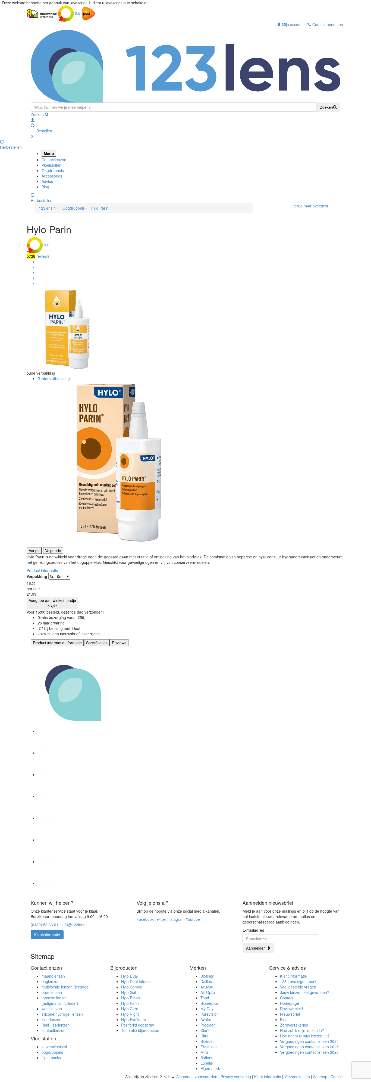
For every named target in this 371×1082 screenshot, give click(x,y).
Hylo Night (130, 1014)
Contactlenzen (54, 159)
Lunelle (206, 1063)
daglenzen (50, 981)
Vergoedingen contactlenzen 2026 (309, 1052)
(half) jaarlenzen (56, 1025)
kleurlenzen (51, 1019)
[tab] (57, 642)
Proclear (207, 1025)
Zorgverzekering (294, 1025)
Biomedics (209, 1003)
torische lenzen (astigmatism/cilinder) (60, 1000)
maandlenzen (53, 976)
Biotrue (206, 1041)
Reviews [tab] (119, 642)
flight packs (51, 1057)
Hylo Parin (130, 1003)
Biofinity (207, 976)
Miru (204, 1052)
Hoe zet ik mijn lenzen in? (302, 1030)
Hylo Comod (131, 987)
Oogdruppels (53, 170)
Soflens (206, 1057)
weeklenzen (52, 1008)
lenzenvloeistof (54, 1046)
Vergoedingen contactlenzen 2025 (309, 1046)
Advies (47, 181)
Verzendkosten (297, 1076)
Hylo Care (129, 1008)
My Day (206, 1008)
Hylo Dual (129, 976)
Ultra (204, 1036)
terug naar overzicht (311, 206)
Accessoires (52, 176)
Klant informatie (293, 976)
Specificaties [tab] (97, 642)
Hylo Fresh (130, 997)
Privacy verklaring (236, 1076)
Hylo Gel (128, 992)
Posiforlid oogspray (137, 1025)
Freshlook (209, 1046)
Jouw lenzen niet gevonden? (304, 992)
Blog (45, 186)
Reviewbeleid (291, 1008)
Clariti (205, 1030)
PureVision (209, 1014)
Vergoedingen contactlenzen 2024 (309, 1041)
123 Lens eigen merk (298, 981)
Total (204, 997)
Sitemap (320, 1076)
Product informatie (42, 570)
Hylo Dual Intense (136, 981)
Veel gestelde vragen (298, 987)
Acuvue (206, 987)
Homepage (289, 1003)
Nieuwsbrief (290, 1014)
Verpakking (37, 576)
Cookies (337, 1076)
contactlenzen (53, 1030)
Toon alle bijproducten (140, 1030)
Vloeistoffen (51, 165)
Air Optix (207, 992)
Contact (286, 997)
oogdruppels (52, 1052)
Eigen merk (210, 1068)
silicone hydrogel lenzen (62, 1014)
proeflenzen (52, 992)
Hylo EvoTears (133, 1019)
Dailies (206, 981)
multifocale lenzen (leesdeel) (66, 987)
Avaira (205, 1019)
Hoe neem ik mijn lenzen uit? (305, 1036)
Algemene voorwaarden (196, 1076)
